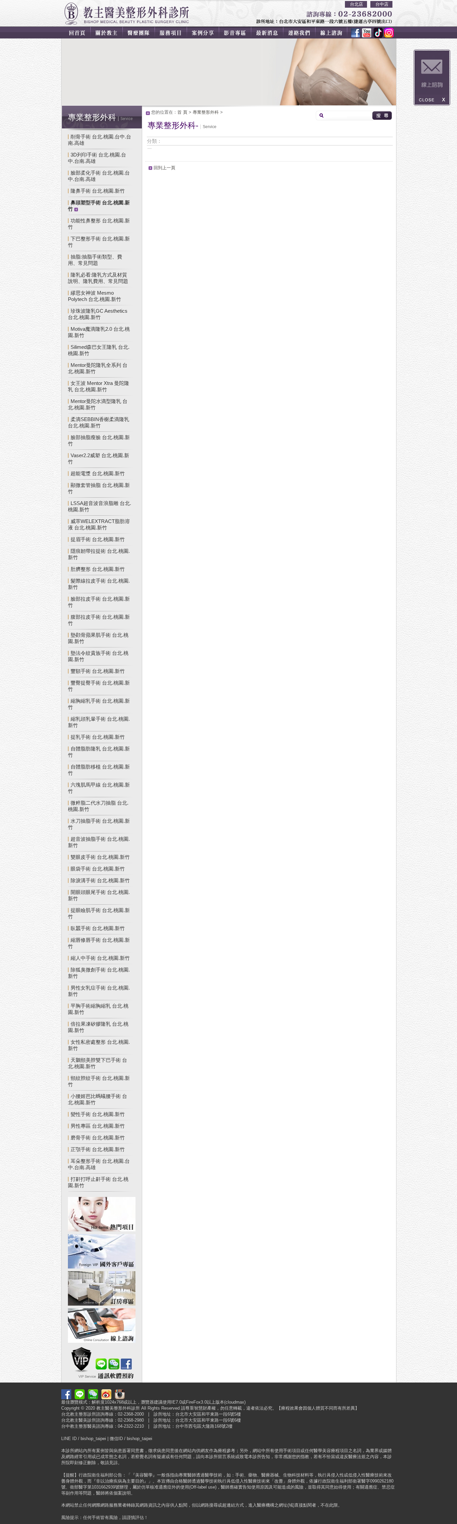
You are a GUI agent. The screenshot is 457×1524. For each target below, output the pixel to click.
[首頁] (76, 32)
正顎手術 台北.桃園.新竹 (98, 1149)
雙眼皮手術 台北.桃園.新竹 (100, 857)
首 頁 (182, 112)
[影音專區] (238, 32)
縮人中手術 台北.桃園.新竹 (100, 958)
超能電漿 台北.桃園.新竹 (98, 473)
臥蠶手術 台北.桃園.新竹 (98, 928)
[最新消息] (271, 32)
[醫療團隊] (140, 32)
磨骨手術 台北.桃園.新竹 (98, 1137)
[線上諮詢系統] (101, 1326)
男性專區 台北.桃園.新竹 (98, 1126)
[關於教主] (107, 32)
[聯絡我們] (304, 32)
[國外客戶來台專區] (101, 1252)
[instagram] (387, 32)
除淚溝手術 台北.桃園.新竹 (100, 880)
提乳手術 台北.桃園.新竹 (98, 737)
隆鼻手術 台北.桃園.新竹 (98, 191)
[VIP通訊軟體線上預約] (101, 1363)
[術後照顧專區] (101, 1289)
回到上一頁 (164, 167)
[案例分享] (205, 32)
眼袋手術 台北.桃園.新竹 (98, 869)
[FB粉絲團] (356, 32)
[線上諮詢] (336, 32)
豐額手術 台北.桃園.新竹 (98, 671)
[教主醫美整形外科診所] (127, 14)
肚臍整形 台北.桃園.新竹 (98, 569)
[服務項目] (173, 32)
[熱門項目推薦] (101, 1215)
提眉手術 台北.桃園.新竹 (98, 539)
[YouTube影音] (366, 32)
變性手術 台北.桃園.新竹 (98, 1114)
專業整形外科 (206, 112)
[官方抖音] (376, 32)
